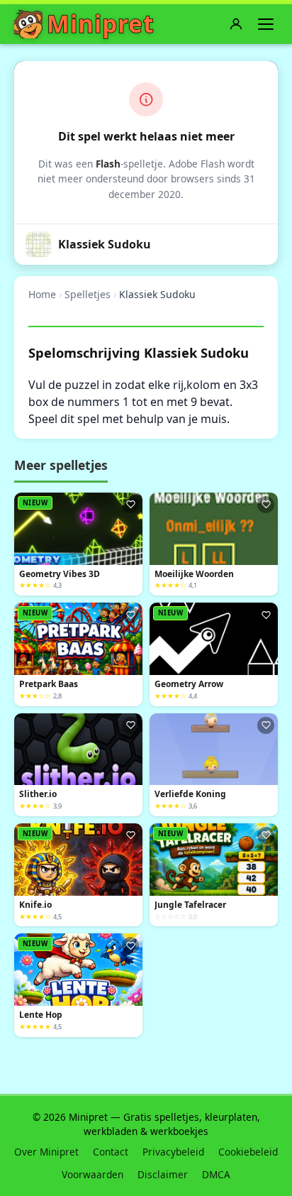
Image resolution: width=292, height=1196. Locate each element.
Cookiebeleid (248, 1151)
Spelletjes (87, 294)
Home (42, 294)
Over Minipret (46, 1151)
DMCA (216, 1174)
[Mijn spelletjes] (236, 24)
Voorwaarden (92, 1174)
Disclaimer (162, 1174)
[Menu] (266, 24)
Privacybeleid (173, 1151)
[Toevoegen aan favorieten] (130, 504)
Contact (110, 1151)
